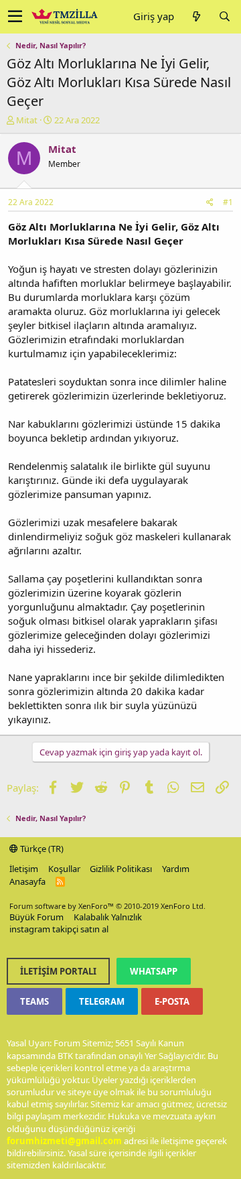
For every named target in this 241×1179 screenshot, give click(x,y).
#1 (228, 202)
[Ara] (224, 16)
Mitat (26, 120)
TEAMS (34, 1001)
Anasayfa (27, 881)
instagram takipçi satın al (58, 929)
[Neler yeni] (196, 16)
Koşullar (64, 869)
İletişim (23, 869)
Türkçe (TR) (41, 849)
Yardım (175, 869)
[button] (15, 17)
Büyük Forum (36, 917)
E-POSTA (172, 1001)
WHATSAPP (153, 971)
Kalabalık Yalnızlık (108, 917)
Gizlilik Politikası (121, 869)
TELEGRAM (102, 1001)
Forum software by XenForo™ (107, 906)
